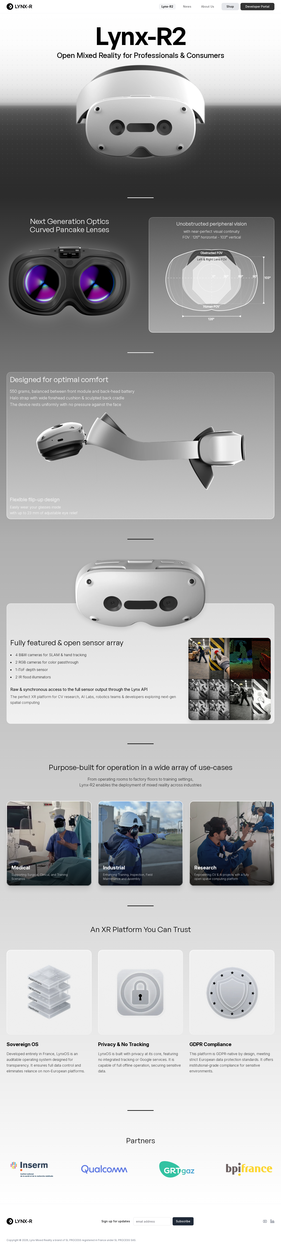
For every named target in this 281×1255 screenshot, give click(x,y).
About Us (207, 6)
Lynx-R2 (167, 6)
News (187, 6)
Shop (230, 6)
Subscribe (183, 1221)
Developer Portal (257, 6)
